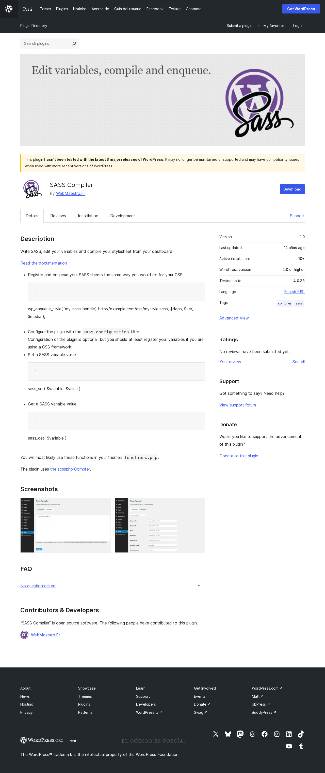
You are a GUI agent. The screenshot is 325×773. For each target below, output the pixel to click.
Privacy (26, 712)
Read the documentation (43, 263)
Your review (230, 361)
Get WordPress (301, 9)
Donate (202, 704)
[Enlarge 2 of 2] (198, 504)
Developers (146, 704)
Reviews (58, 215)
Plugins (84, 704)
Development (122, 215)
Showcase (87, 688)
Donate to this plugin (238, 455)
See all (298, 361)
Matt (258, 696)
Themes (85, 696)
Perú (72, 741)
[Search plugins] (74, 43)
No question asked (38, 586)
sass (299, 303)
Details (32, 215)
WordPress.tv (149, 712)
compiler (284, 303)
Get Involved (205, 688)
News (25, 696)
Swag (201, 712)
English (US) (294, 291)
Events (199, 696)
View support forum (237, 404)
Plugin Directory (33, 25)
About (25, 688)
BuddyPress (264, 712)
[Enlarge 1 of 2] (103, 504)
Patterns (85, 712)
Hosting (26, 704)
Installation (88, 215)
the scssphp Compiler (70, 469)
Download (292, 189)
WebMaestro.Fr (70, 193)
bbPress (261, 704)
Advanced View (234, 317)
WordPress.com (267, 688)
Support (297, 215)
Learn (140, 688)
